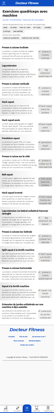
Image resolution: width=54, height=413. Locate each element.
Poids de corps (25, 27)
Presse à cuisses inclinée (15, 47)
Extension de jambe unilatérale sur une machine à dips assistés (22, 305)
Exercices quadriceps (11, 38)
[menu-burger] (4, 3)
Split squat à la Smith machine (18, 250)
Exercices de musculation (33, 20)
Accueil (5, 20)
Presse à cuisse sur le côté (16, 156)
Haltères (13, 27)
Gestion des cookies (27, 345)
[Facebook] (16, 351)
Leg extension (9, 65)
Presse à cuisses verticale (15, 83)
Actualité (11, 336)
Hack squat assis (11, 120)
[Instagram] (30, 351)
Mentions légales (35, 341)
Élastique (6, 31)
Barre (5, 27)
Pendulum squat (11, 138)
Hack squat (8, 102)
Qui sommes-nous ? (39, 336)
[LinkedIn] (37, 351)
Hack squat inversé (12, 192)
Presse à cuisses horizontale (17, 268)
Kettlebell (37, 27)
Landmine (47, 27)
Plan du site (23, 336)
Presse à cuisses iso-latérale (17, 231)
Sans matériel (18, 31)
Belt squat (7, 174)
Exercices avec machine (30, 38)
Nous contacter (19, 341)
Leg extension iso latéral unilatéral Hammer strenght (25, 212)
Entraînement (15, 20)
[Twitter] (23, 351)
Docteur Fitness (27, 3)
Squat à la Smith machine (15, 286)
